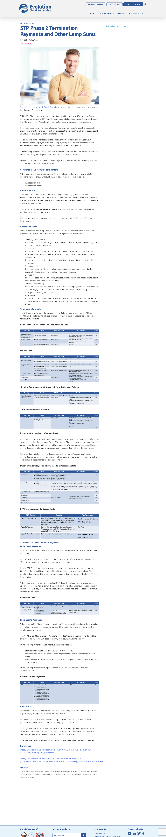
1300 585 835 (114, 4)
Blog (144, 13)
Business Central (95, 4)
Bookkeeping (106, 13)
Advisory (133, 13)
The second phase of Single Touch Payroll (38, 107)
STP (21, 43)
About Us (94, 13)
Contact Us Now (133, 4)
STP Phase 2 (28, 43)
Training (120, 13)
